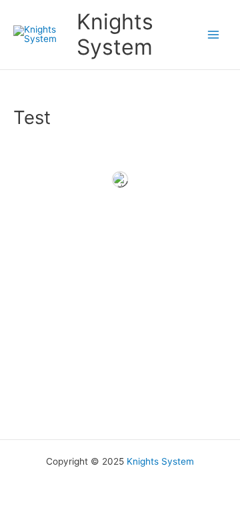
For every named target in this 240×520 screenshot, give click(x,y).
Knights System (115, 34)
